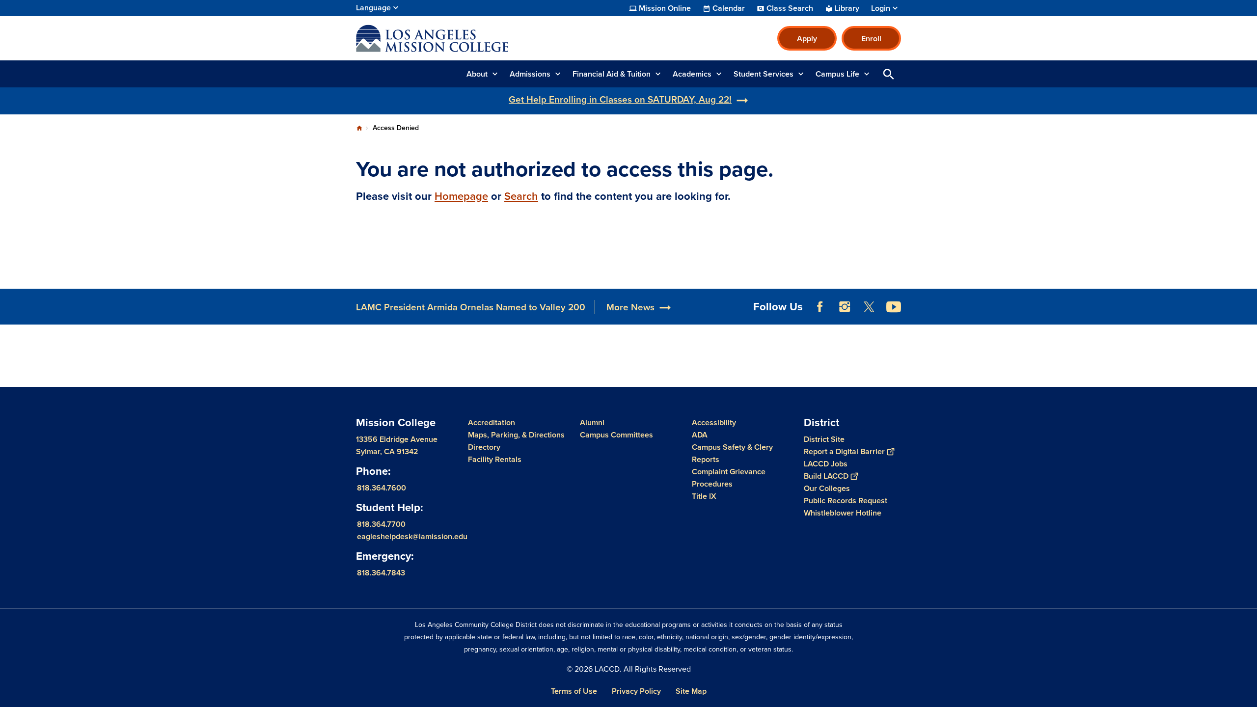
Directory (484, 447)
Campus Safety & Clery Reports (732, 453)
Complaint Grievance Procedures (728, 477)
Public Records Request (845, 500)
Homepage (461, 196)
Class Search (789, 8)
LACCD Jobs (825, 463)
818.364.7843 (381, 572)
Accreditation (491, 422)
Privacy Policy (636, 691)
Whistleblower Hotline (842, 512)
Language (373, 7)
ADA (700, 434)
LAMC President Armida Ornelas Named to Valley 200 (470, 307)
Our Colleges (827, 488)
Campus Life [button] (837, 74)
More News (630, 307)
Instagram (844, 306)
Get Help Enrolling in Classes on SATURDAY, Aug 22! (620, 99)
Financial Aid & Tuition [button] (612, 74)
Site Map (691, 691)
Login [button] (880, 8)
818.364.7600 (381, 487)
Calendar (728, 8)
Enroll (871, 38)
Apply (807, 38)
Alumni (592, 422)
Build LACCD (826, 476)
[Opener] (1247, 315)
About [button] (477, 74)
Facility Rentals (494, 459)
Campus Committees (616, 434)
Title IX (704, 496)
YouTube (893, 306)
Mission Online (665, 8)
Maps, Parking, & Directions (516, 434)
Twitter (869, 306)
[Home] (462, 38)
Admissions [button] (530, 74)
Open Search (888, 73)
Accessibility (714, 422)
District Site (824, 439)
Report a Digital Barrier (844, 451)
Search (521, 196)
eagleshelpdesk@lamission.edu (412, 536)
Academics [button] (692, 74)
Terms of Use (574, 691)
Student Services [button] (763, 74)
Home (359, 128)
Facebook (820, 306)
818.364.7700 (381, 524)
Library (847, 8)
